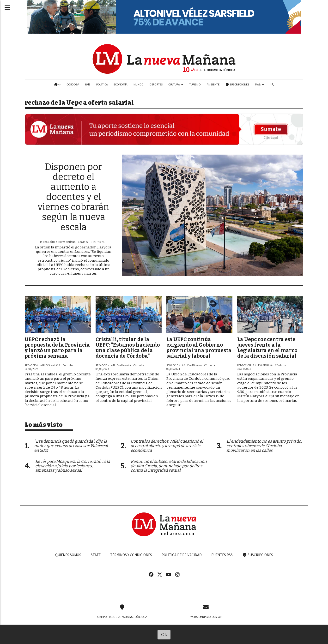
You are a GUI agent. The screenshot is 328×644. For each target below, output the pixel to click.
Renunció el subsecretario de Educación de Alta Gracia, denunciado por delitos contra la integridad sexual (169, 466)
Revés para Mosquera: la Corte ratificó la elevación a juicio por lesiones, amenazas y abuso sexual (72, 466)
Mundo (139, 84)
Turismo (195, 84)
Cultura (174, 84)
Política (102, 84)
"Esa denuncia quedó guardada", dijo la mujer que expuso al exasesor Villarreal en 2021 (71, 446)
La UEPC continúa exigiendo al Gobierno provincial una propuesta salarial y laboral (198, 347)
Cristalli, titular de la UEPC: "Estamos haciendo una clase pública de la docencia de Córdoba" (128, 347)
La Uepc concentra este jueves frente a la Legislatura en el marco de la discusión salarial (267, 347)
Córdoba (73, 84)
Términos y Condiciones (131, 555)
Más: (258, 84)
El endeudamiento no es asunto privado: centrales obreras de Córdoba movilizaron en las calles (264, 446)
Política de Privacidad (182, 555)
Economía (121, 84)
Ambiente (213, 84)
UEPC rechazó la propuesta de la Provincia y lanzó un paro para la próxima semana (57, 347)
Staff (96, 555)
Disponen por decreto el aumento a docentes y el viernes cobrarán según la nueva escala (73, 197)
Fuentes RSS (222, 555)
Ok (164, 634)
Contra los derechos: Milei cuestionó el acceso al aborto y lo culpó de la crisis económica (167, 446)
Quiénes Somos (68, 555)
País (87, 84)
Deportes (156, 84)
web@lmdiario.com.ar (205, 617)
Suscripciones (239, 84)
